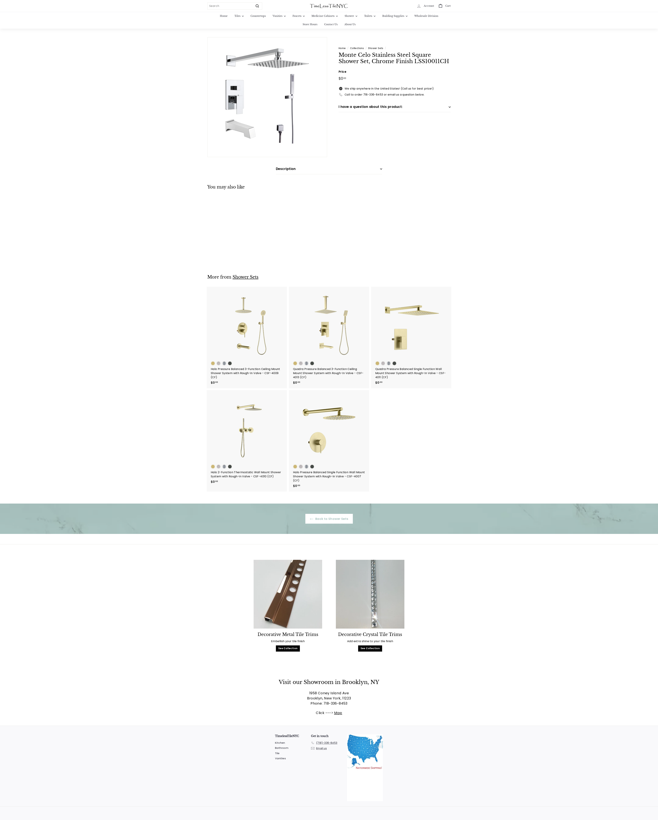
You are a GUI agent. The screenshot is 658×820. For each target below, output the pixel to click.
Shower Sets (375, 48)
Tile (277, 753)
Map (338, 712)
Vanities (278, 15)
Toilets (368, 15)
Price (342, 72)
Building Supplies (393, 15)
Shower (350, 15)
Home (224, 15)
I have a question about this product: (371, 106)
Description (286, 169)
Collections (357, 48)
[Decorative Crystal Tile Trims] (370, 594)
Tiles (237, 15)
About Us (350, 24)
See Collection (288, 648)
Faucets (297, 15)
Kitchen (280, 743)
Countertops (258, 15)
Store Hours (310, 24)
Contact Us (331, 24)
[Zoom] (267, 97)
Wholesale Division (426, 15)
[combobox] (234, 6)
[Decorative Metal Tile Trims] (288, 594)
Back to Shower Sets (331, 519)
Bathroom (281, 748)
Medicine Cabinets (323, 15)
